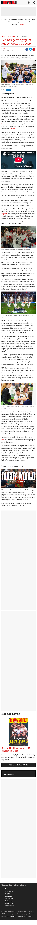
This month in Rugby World (18, 765)
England (4, 214)
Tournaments (11, 36)
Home (3, 36)
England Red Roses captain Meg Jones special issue (16, 749)
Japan (8, 90)
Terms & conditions (10, 916)
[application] (18, 478)
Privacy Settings (27, 916)
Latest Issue (10, 714)
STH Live (12, 129)
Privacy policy (19, 916)
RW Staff (4, 48)
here (2, 440)
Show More (10, 774)
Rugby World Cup (22, 36)
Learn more (22, 24)
